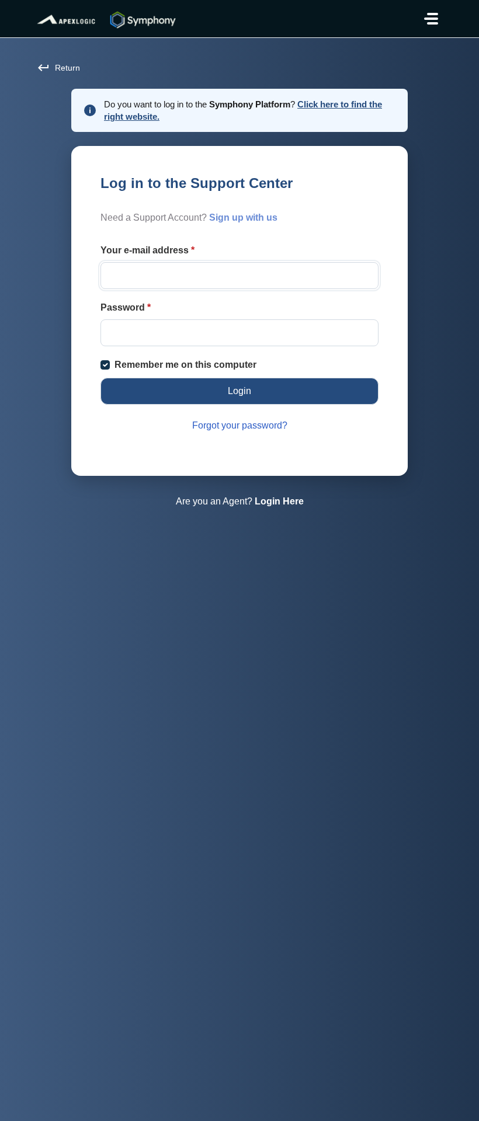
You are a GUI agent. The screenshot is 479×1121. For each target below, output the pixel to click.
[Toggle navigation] (431, 18)
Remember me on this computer (185, 365)
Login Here (279, 501)
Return (67, 67)
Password (125, 307)
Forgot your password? (239, 425)
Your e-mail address (147, 250)
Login (239, 391)
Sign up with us (243, 217)
